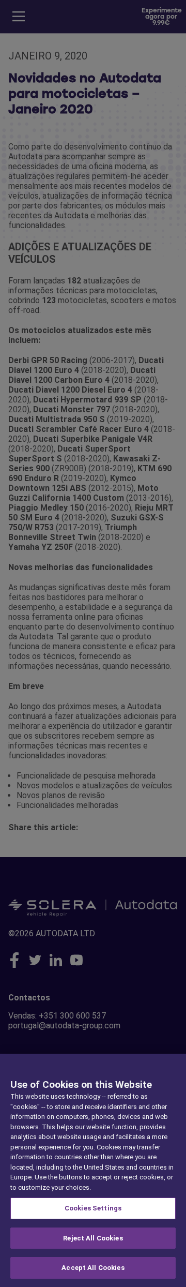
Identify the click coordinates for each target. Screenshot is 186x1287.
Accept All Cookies (92, 1267)
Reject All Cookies (92, 1238)
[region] (93, 1170)
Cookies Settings (93, 1208)
